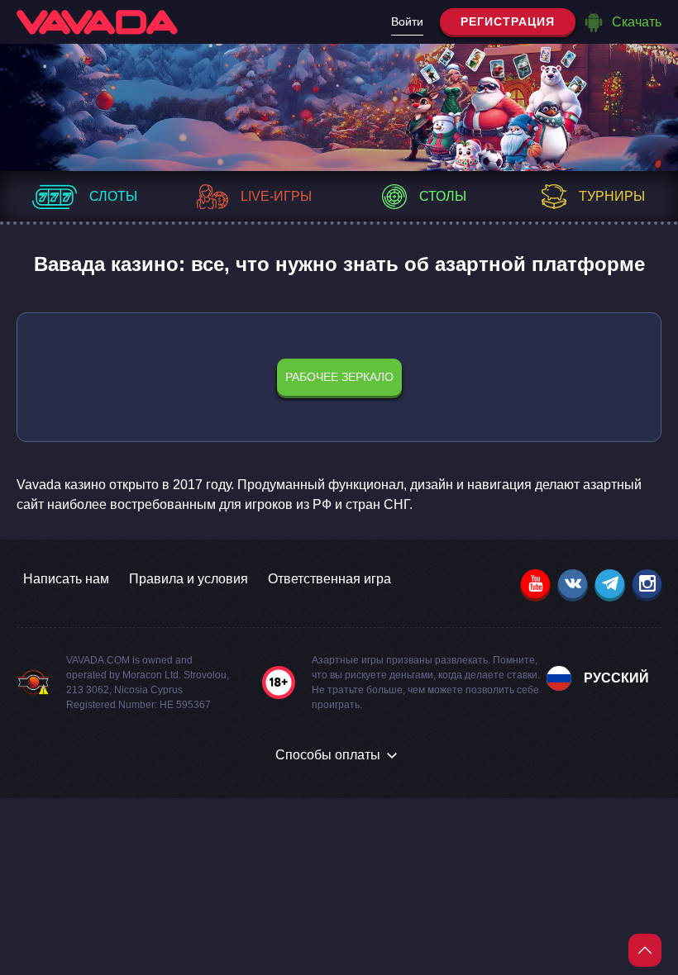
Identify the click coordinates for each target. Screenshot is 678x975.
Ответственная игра (329, 579)
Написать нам (66, 579)
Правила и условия (188, 579)
